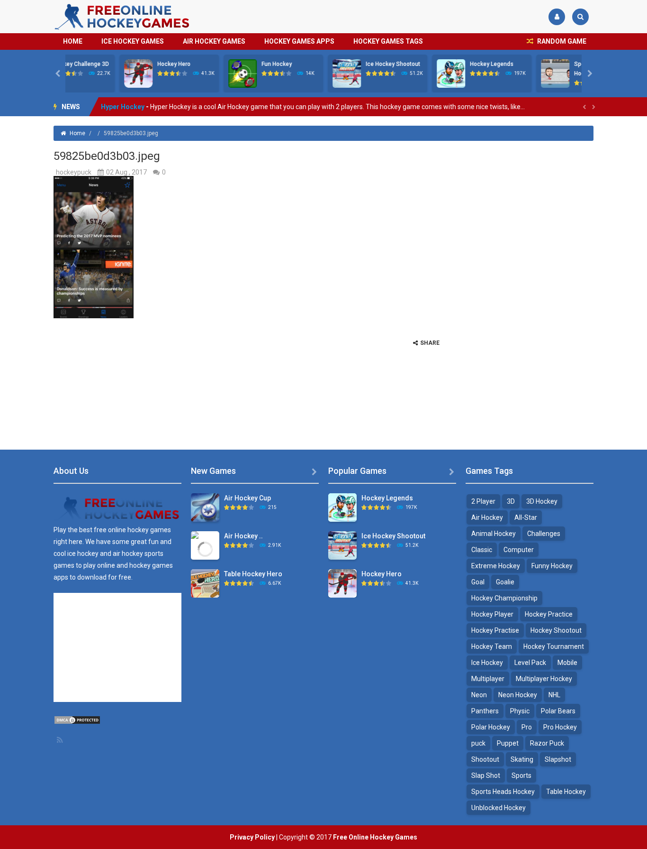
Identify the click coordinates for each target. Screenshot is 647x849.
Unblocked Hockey (498, 808)
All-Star (525, 517)
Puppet (508, 743)
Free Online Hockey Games (375, 837)
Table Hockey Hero (253, 574)
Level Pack (530, 662)
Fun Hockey (222, 64)
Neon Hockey (517, 695)
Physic (520, 711)
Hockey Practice (549, 614)
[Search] (580, 17)
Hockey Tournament (553, 646)
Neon (479, 695)
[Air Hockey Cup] (205, 507)
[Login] (556, 17)
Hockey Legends (437, 64)
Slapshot (558, 759)
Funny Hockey (552, 566)
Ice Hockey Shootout (339, 64)
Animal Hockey (493, 533)
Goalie (505, 582)
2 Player (483, 501)
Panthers (485, 711)
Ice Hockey (487, 662)
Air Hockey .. (243, 536)
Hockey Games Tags (388, 41)
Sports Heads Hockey (503, 791)
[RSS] (61, 740)
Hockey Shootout (556, 630)
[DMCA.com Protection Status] (77, 719)
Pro (526, 727)
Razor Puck (547, 743)
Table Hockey (566, 791)
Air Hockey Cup (247, 498)
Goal (478, 582)
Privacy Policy (252, 837)
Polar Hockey (490, 727)
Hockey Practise (495, 630)
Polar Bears (558, 711)
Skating (522, 759)
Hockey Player (492, 614)
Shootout (485, 759)
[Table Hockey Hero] (205, 583)
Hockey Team (491, 646)
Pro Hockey (560, 727)
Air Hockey (487, 517)
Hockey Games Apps (299, 41)
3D (511, 501)
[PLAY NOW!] (84, 73)
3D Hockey (541, 501)
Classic (481, 550)
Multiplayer (487, 679)
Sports (521, 775)
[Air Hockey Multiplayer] (205, 548)
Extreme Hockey (495, 566)
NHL (554, 695)
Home (72, 41)
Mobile (567, 662)
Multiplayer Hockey (544, 679)
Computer (518, 550)
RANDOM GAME (561, 41)
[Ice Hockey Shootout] (342, 545)
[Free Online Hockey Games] (123, 16)
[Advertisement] (522, 288)
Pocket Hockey (125, 114)
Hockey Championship (504, 598)
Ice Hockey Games (132, 41)
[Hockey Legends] (342, 507)
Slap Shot (485, 775)
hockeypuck (73, 172)
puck (478, 743)
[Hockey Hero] (342, 583)
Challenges (543, 533)
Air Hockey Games (214, 41)
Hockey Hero (119, 64)
